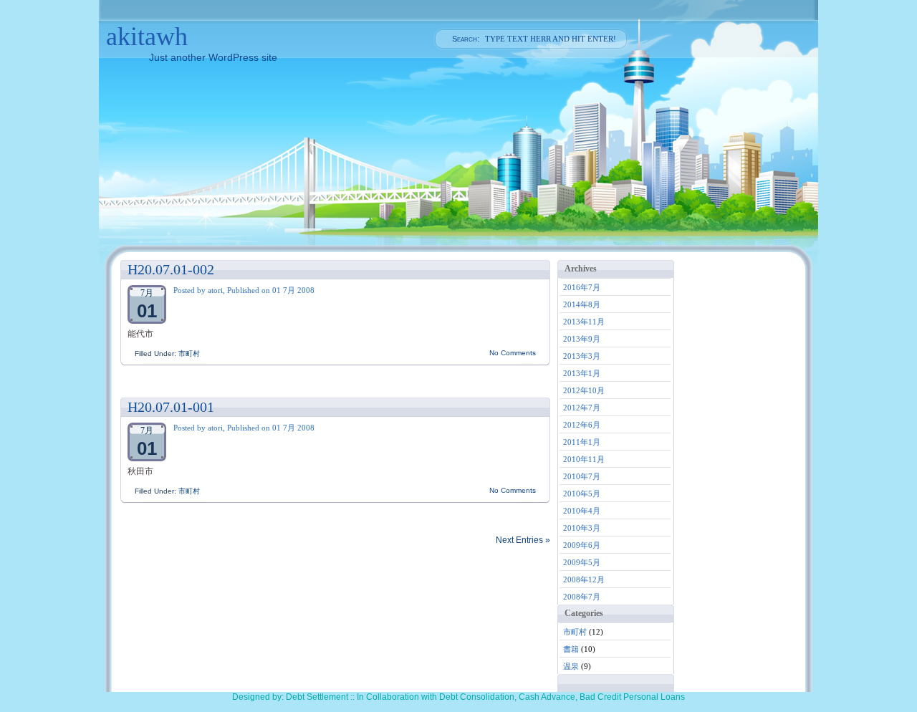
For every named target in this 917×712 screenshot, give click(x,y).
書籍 (571, 649)
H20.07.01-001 (171, 407)
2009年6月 (581, 545)
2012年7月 (581, 407)
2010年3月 (581, 528)
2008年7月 (581, 596)
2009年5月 (581, 562)
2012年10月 (584, 390)
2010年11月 (584, 459)
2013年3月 (581, 356)
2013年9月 (581, 339)
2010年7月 (581, 476)
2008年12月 (584, 579)
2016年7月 (581, 287)
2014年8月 (581, 304)
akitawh (147, 36)
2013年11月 (584, 321)
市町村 (189, 353)
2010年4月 (581, 510)
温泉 (571, 666)
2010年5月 (581, 493)
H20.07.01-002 (171, 269)
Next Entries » (523, 540)
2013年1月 (581, 373)
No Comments (512, 353)
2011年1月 (581, 442)
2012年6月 (581, 424)
